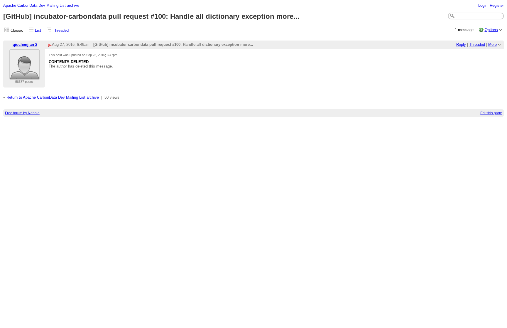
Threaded (61, 30)
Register (497, 5)
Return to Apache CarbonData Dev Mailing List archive (52, 97)
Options (491, 30)
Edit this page (491, 113)
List (38, 30)
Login (482, 5)
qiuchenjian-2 (25, 44)
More (492, 44)
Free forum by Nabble (22, 113)
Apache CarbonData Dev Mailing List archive (41, 5)
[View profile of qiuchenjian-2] (24, 76)
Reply (461, 44)
